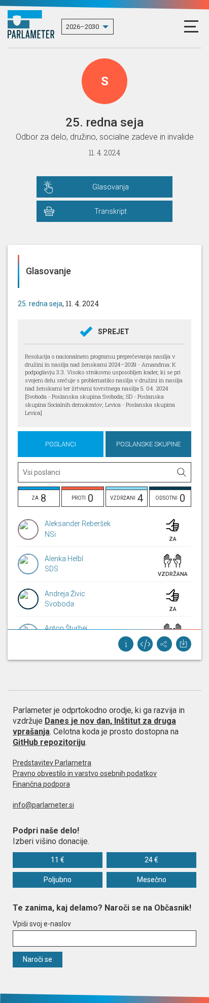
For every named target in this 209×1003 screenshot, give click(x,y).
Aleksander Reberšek (78, 524)
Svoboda (59, 604)
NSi (50, 534)
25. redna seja (40, 304)
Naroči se (37, 959)
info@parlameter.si (43, 805)
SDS (51, 569)
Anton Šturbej (66, 628)
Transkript (110, 211)
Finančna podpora (41, 784)
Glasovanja (110, 187)
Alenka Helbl (64, 559)
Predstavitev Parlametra (52, 763)
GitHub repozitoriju (49, 742)
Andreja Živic (65, 594)
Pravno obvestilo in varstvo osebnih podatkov (85, 773)
